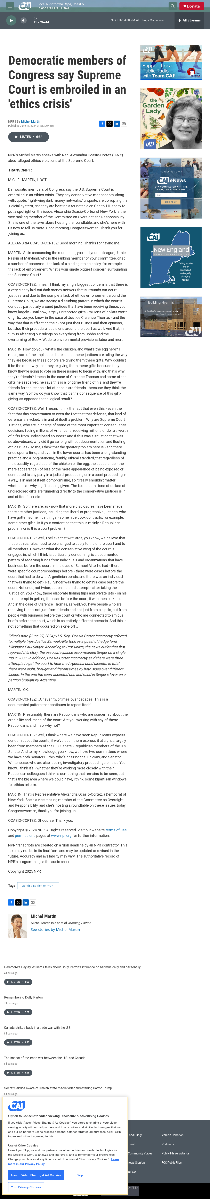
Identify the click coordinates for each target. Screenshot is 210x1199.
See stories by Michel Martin (55, 929)
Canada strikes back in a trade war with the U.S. (37, 1028)
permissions (25, 835)
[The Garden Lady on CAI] (171, 118)
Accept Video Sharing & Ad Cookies (36, 1175)
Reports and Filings (130, 1135)
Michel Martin (30, 121)
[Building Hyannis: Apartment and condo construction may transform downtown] (171, 317)
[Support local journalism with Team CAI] (171, 62)
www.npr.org (61, 835)
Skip (80, 1175)
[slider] (30, 20)
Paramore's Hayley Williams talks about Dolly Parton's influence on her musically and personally (72, 967)
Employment (126, 1144)
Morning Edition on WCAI (38, 885)
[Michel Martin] (17, 926)
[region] (65, 1146)
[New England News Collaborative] (171, 257)
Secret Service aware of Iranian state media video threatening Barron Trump (58, 1088)
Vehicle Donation (173, 1135)
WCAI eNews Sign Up (131, 1162)
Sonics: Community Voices (135, 1153)
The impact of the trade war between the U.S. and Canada (44, 1058)
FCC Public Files (172, 1162)
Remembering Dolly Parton (23, 997)
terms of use (116, 830)
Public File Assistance (175, 1153)
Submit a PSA (127, 1171)
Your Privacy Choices (26, 1187)
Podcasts (168, 1144)
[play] (11, 20)
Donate (193, 6)
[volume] (23, 20)
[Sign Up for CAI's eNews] (171, 188)
